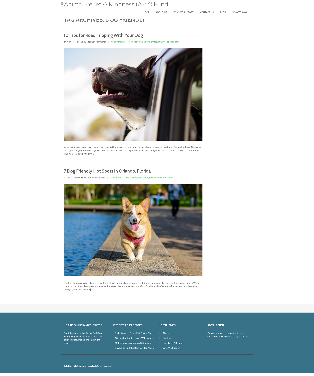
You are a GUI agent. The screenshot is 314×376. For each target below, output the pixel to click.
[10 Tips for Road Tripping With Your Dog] (133, 94)
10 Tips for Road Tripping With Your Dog (135, 338)
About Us (161, 12)
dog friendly (135, 41)
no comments (118, 41)
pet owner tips (149, 41)
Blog (223, 12)
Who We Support (184, 12)
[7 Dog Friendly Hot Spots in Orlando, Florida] (133, 230)
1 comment (115, 177)
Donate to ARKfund (173, 342)
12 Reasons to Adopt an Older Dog (133, 342)
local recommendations (161, 177)
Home (146, 12)
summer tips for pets (168, 41)
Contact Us (207, 12)
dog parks (143, 177)
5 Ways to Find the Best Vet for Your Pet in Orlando (135, 347)
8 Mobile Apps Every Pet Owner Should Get (135, 333)
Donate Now (239, 12)
